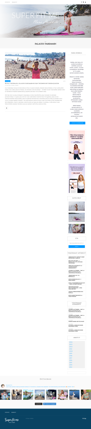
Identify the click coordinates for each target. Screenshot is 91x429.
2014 (70, 365)
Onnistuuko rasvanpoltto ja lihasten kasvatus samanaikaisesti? (75, 266)
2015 (70, 363)
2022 (70, 347)
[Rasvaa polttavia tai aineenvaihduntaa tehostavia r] (5, 395)
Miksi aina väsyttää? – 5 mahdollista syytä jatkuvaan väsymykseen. (75, 262)
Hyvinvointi (8, 85)
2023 (70, 344)
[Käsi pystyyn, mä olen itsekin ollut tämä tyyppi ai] (63, 395)
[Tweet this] (12, 108)
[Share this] (9, 108)
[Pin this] (19, 108)
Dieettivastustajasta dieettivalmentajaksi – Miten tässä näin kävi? (75, 288)
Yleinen (16, 85)
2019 (70, 353)
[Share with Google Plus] (15, 108)
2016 (70, 360)
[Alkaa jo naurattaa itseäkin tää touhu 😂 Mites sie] (40, 395)
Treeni (12, 85)
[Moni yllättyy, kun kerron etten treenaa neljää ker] (17, 395)
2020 (71, 351)
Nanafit (14, 2)
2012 (70, 367)
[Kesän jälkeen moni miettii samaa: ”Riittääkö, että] (74, 395)
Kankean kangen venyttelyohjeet (76, 321)
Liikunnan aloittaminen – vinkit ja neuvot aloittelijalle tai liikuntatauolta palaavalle (76, 271)
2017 (70, 358)
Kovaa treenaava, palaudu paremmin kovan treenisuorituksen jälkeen (32, 83)
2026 (70, 342)
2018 (70, 356)
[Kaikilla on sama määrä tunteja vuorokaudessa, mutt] (51, 395)
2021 (70, 349)
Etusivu (7, 2)
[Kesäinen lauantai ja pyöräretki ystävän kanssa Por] (28, 395)
